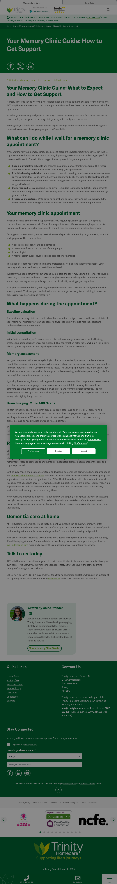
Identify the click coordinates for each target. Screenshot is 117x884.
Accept (84, 451)
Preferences (33, 451)
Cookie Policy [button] (94, 439)
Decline (58, 451)
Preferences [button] (80, 443)
